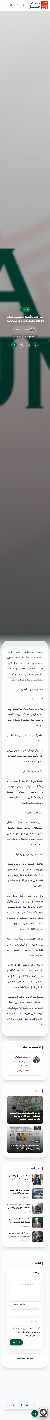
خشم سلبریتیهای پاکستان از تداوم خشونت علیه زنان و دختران (19, 1179)
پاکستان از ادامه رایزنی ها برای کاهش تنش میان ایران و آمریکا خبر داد (19, 1222)
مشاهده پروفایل (23, 1071)
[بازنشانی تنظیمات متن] (20, 1405)
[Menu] (4, 5)
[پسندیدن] (36, 345)
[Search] (24, 5)
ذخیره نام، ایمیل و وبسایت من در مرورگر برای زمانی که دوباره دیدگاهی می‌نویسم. (25, 1332)
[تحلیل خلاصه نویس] (14, 345)
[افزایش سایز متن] (34, 1405)
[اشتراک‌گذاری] (21, 345)
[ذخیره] (28, 345)
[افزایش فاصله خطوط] (27, 1405)
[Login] (11, 5)
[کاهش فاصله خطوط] (14, 1405)
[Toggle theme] (18, 5)
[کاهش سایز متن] (7, 1405)
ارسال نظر (16, 1342)
